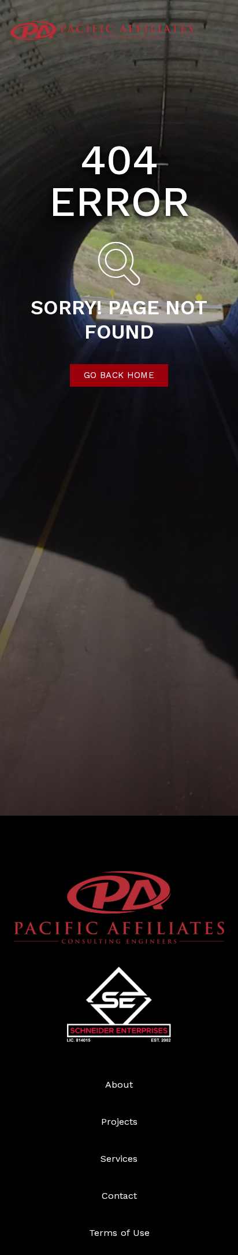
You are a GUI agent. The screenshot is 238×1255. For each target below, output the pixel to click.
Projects (119, 1121)
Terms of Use (119, 1232)
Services (119, 1158)
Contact (119, 1195)
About (119, 1084)
